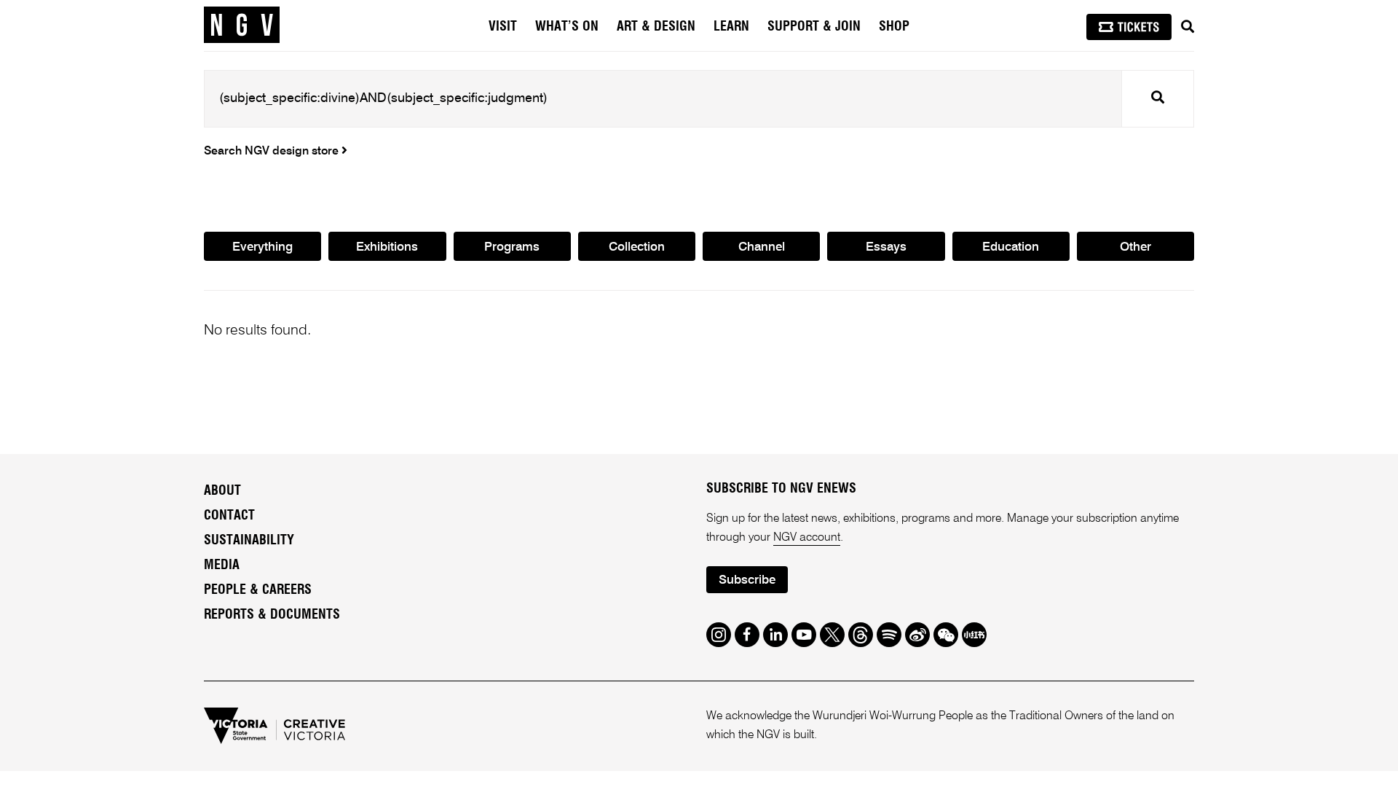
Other (1135, 247)
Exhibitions (387, 247)
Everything (262, 247)
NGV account (806, 538)
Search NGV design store (272, 151)
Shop (894, 27)
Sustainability (249, 540)
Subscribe (747, 580)
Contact (229, 515)
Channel (761, 247)
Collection (637, 247)
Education (1010, 247)
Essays (886, 247)
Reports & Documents (272, 615)
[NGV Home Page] (242, 25)
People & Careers (258, 590)
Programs (512, 247)
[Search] (1187, 27)
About (222, 491)
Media (222, 565)
